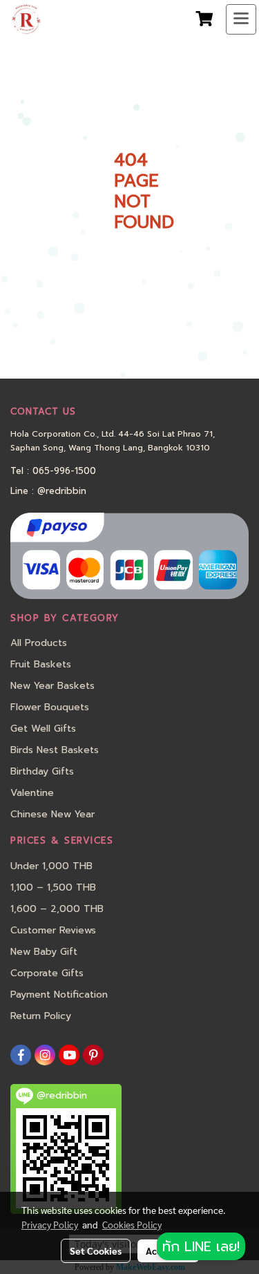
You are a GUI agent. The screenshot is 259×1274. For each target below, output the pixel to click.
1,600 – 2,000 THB (57, 909)
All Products (38, 643)
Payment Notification (59, 994)
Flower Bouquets (49, 707)
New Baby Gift (43, 951)
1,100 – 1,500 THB (53, 887)
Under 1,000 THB (51, 866)
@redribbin (61, 490)
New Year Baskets (52, 685)
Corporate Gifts (47, 973)
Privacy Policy (49, 1224)
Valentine (32, 793)
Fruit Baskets (40, 664)
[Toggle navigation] (241, 19)
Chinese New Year (52, 814)
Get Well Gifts (43, 728)
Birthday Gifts (42, 771)
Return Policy (40, 1016)
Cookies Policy (132, 1224)
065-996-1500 (64, 470)
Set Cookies (96, 1250)
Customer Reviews (53, 930)
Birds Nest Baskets (54, 750)
